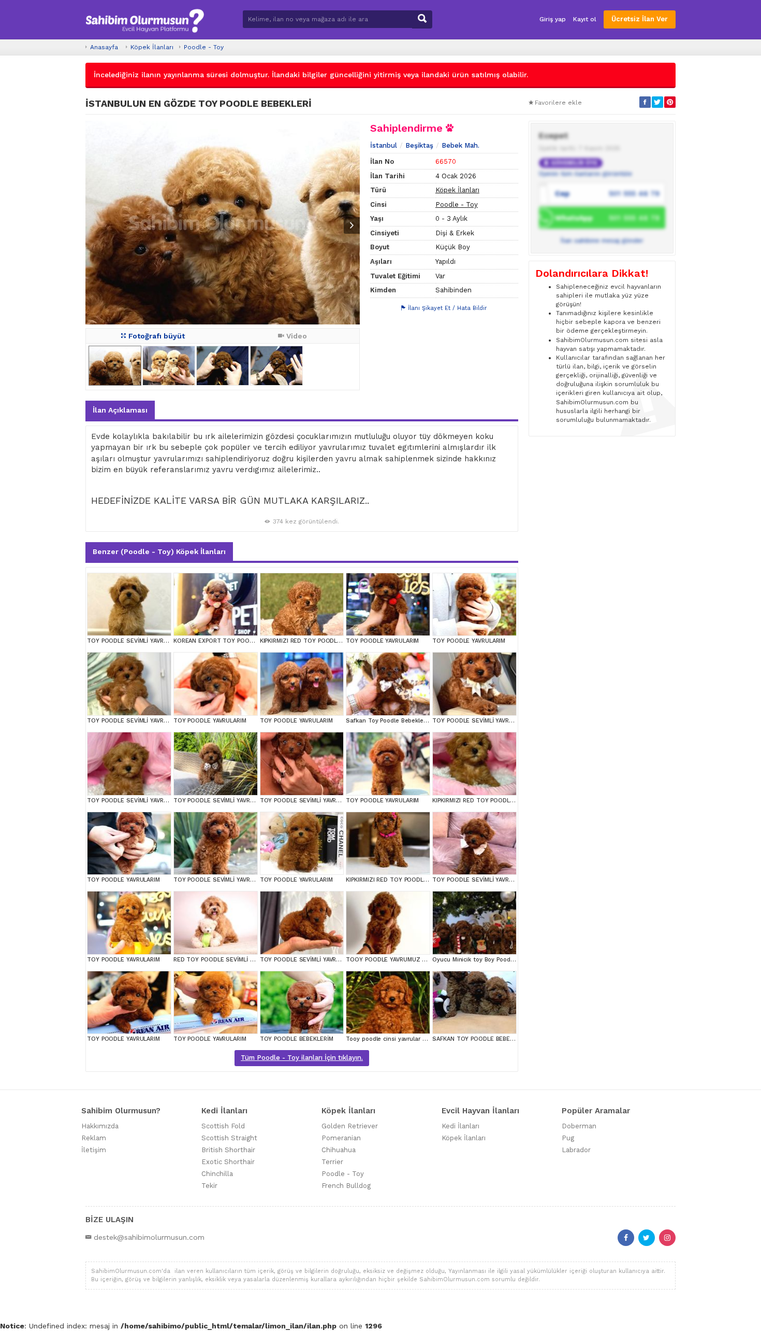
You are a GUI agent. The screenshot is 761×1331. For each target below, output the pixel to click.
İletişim (93, 1150)
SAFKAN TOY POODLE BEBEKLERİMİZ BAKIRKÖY (498, 1039)
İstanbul (383, 145)
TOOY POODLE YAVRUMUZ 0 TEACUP (398, 959)
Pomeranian (341, 1138)
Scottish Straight (229, 1138)
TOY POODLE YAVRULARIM (382, 641)
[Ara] (422, 19)
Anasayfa (104, 47)
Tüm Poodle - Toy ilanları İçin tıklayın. (302, 1057)
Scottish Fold (223, 1126)
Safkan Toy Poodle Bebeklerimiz (391, 720)
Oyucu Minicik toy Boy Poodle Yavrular (485, 959)
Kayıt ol (584, 19)
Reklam (93, 1138)
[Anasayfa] (144, 19)
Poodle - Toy (204, 47)
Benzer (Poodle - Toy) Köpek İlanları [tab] (159, 551)
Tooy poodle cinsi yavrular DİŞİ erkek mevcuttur (413, 1039)
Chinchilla (217, 1174)
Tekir (209, 1186)
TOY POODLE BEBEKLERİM (296, 1039)
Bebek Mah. (460, 145)
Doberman (579, 1126)
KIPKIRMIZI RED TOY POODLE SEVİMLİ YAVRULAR (327, 641)
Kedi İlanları (460, 1126)
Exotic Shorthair (228, 1162)
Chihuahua (338, 1150)
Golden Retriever (349, 1126)
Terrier (332, 1162)
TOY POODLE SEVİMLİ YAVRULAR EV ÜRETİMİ (149, 641)
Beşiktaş (419, 145)
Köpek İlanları (151, 47)
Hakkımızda (100, 1126)
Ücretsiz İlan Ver (639, 19)
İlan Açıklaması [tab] (120, 410)
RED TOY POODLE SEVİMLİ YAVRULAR (225, 959)
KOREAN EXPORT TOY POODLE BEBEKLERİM (235, 641)
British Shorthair (228, 1150)
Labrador (576, 1150)
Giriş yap (552, 19)
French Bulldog (346, 1186)
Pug (568, 1138)
